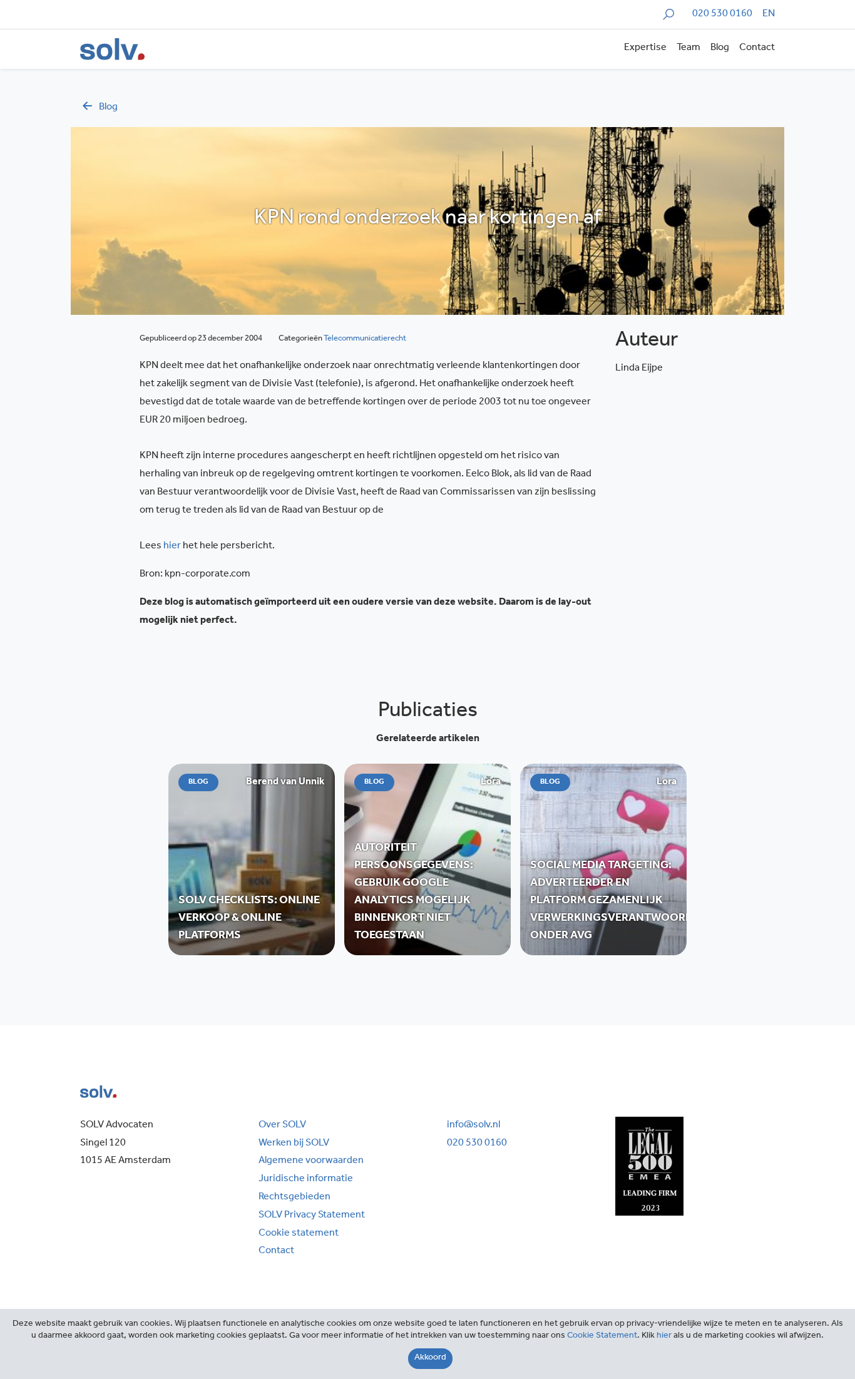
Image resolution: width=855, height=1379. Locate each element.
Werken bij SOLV (294, 1144)
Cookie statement (299, 1234)
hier (172, 546)
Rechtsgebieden (294, 1197)
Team (688, 48)
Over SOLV (282, 1125)
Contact (757, 48)
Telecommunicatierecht (365, 339)
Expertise (645, 48)
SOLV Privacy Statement (312, 1216)
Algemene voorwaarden (311, 1161)
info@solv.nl (473, 1125)
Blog (719, 48)
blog (108, 108)
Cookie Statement (602, 1336)
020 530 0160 (722, 14)
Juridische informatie (306, 1179)
